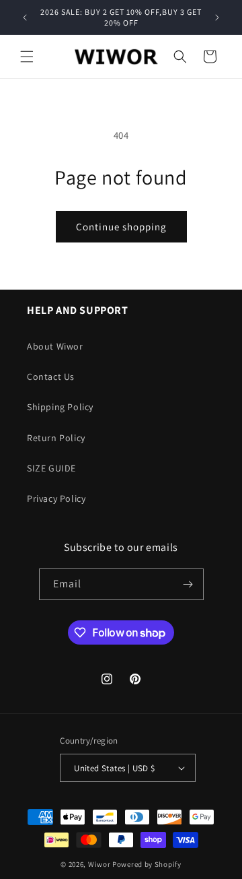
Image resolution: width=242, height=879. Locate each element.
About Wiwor (55, 346)
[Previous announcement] (25, 17)
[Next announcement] (217, 17)
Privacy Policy (56, 498)
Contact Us (51, 376)
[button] (27, 56)
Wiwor (99, 864)
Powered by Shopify (147, 864)
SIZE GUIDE (51, 468)
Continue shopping (121, 226)
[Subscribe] (188, 584)
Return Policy (56, 438)
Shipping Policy (60, 407)
